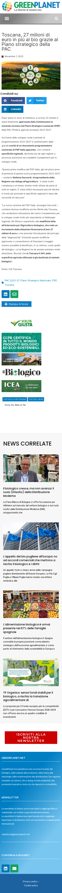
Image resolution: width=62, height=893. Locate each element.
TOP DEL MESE (36, 399)
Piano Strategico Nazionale (36, 280)
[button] (6, 18)
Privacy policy (30, 881)
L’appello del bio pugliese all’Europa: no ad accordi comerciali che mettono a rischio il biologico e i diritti (30, 560)
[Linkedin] (6, 294)
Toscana (9, 284)
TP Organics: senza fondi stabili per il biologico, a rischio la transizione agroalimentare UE (28, 696)
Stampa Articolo (18, 304)
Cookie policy (31, 885)
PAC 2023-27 (12, 280)
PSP (54, 280)
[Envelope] (14, 294)
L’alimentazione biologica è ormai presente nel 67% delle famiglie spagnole (26, 628)
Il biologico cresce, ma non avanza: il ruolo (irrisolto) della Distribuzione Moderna (28, 492)
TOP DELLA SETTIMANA (14, 399)
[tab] (14, 399)
